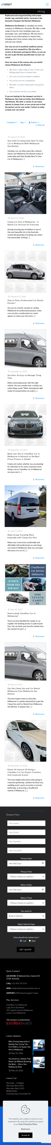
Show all (41, 125)
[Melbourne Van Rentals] (6, 4)
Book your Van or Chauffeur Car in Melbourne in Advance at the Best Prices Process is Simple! (24, 456)
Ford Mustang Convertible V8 (18, 1094)
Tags (22, 122)
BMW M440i (11, 1091)
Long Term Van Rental (15, 1007)
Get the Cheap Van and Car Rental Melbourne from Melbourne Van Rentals (24, 691)
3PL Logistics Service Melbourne (19, 1010)
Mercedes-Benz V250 (15, 1088)
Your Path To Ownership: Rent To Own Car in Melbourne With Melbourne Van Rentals (25, 143)
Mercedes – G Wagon (15, 1083)
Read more (39, 166)
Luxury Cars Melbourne (16, 1013)
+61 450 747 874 (19, 983)
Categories (11, 122)
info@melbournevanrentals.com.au (26, 988)
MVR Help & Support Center (26, 993)
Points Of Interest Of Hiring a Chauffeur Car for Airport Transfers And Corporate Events (24, 772)
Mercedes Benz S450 (15, 1086)
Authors (34, 122)
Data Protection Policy (28, 1124)
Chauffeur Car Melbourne (16, 1005)
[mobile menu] (47, 4)
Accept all (25, 1135)
